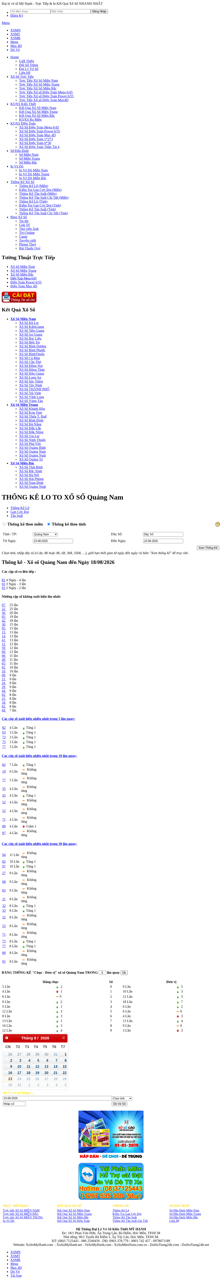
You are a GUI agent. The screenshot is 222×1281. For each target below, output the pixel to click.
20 (46, 1073)
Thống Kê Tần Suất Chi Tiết (130, 1220)
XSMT (15, 34)
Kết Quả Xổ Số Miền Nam (73, 1210)
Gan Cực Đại (19, 512)
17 (19, 1073)
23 (10, 1079)
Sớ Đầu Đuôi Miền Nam (184, 1210)
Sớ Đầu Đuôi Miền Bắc (183, 1217)
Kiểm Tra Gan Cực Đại (127, 1214)
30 (46, 1054)
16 (10, 1073)
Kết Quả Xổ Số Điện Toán (73, 1220)
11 (28, 1066)
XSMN (15, 30)
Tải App (16, 1275)
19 (37, 1073)
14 (55, 1066)
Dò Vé (15, 50)
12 (37, 1066)
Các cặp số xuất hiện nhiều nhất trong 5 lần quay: (38, 719)
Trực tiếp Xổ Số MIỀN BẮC (21, 1214)
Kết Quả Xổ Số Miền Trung (74, 1214)
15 (65, 1066)
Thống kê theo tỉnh (68, 524)
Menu (6, 23)
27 (19, 1054)
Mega (14, 42)
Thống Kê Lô (19, 508)
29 (37, 1054)
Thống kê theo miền (24, 524)
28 (28, 1054)
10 (19, 1066)
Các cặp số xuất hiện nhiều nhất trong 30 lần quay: (39, 844)
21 (55, 1073)
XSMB (15, 38)
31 (55, 1054)
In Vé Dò (8, 1220)
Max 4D (16, 46)
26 (10, 1054)
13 (46, 1066)
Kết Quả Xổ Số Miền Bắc (73, 1217)
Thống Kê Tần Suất (125, 1217)
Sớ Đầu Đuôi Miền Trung (185, 1214)
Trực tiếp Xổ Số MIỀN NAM (21, 1210)
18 (28, 1073)
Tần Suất (16, 516)
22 (65, 1073)
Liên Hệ (174, 1220)
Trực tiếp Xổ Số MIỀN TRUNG (23, 1217)
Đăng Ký (16, 15)
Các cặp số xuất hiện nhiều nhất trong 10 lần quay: (39, 756)
